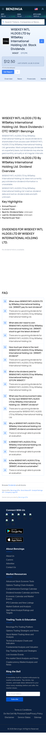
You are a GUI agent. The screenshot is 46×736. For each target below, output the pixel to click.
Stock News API (26, 490)
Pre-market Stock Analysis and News (22, 658)
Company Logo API (11, 492)
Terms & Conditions (23, 710)
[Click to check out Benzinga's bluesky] (7, 523)
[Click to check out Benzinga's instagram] (13, 517)
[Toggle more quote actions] (17, 72)
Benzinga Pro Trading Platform (19, 627)
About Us (10, 556)
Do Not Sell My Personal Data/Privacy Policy (23, 714)
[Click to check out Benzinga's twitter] (25, 517)
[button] (36, 9)
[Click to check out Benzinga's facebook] (7, 517)
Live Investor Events (15, 655)
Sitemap (37, 717)
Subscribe (14, 699)
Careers (9, 560)
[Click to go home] (14, 9)
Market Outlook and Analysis (18, 606)
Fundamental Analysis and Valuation (22, 647)
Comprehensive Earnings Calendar (21, 589)
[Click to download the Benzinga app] (14, 531)
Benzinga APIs (15, 490)
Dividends (12, 485)
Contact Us (11, 567)
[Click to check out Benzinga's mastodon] (13, 523)
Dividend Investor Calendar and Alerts (22, 593)
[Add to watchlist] (41, 41)
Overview (8, 79)
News (19, 79)
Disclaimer (9, 717)
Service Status (24, 717)
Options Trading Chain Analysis (20, 585)
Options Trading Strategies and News (22, 631)
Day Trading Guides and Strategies (21, 651)
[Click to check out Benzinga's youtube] (30, 517)
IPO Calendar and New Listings (20, 603)
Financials (31, 79)
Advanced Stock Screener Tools (20, 581)
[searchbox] (25, 22)
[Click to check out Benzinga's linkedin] (19, 517)
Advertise (10, 564)
